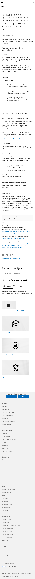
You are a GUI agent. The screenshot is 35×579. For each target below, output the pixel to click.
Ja (11, 397)
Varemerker (28, 573)
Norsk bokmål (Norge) (10, 563)
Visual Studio (5, 540)
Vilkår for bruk (21, 573)
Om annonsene (5, 576)
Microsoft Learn (5, 522)
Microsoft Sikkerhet (7, 355)
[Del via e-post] (11, 254)
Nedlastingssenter (6, 436)
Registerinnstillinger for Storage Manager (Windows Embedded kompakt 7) (16, 232)
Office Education (6, 472)
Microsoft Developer (6, 519)
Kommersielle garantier (7, 451)
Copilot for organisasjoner (8, 412)
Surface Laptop (5, 409)
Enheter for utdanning (7, 463)
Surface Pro (4, 406)
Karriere (4, 549)
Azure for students (6, 481)
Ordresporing (5, 445)
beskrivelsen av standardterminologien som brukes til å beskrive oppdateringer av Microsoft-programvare (16, 245)
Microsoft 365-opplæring (9, 333)
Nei (23, 397)
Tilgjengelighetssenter (8, 377)
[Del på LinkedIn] (6, 254)
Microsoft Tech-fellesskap (8, 528)
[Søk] (31, 273)
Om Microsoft (5, 552)
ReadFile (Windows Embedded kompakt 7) (14, 238)
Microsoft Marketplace (7, 531)
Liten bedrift (5, 510)
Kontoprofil (4, 433)
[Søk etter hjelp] (6, 2)
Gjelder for (6, 29)
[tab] (8, 286)
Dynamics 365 (5, 498)
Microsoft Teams (6, 507)
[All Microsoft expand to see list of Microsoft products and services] (2, 2)
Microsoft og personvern (7, 555)
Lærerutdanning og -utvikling (8, 475)
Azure (3, 495)
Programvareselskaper (7, 537)
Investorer (4, 558)
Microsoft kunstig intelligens (8, 489)
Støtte (3, 7)
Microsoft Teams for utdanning (9, 466)
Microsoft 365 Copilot (7, 504)
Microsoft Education (6, 460)
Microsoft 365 (5, 418)
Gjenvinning (5, 448)
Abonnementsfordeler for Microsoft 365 (13, 311)
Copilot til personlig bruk (7, 415)
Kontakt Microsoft (6, 573)
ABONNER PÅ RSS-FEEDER (11, 258)
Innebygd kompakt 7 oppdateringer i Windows (15, 139)
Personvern (14, 573)
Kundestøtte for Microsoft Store (9, 439)
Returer (4, 442)
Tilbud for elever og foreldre (8, 478)
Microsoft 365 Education (7, 469)
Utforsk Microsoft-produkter (8, 421)
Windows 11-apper (6, 424)
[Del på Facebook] (3, 254)
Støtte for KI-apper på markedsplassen (11, 525)
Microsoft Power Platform (8, 534)
